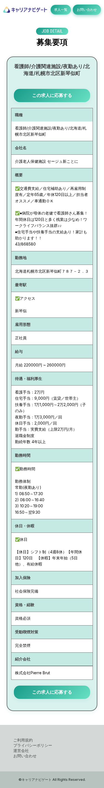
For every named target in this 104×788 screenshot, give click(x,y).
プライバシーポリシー (32, 745)
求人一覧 (60, 9)
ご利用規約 (23, 740)
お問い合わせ (87, 9)
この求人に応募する (52, 95)
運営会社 (21, 750)
